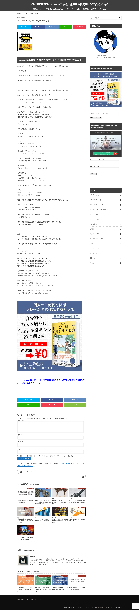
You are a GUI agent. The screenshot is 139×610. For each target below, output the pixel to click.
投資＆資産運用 (94, 234)
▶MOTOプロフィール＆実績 (105, 56)
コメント (20, 420)
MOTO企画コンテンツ (97, 204)
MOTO (32, 556)
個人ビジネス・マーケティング (99, 209)
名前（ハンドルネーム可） (98, 159)
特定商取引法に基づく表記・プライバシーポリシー (32, 599)
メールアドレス (94, 166)
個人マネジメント (95, 214)
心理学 (92, 229)
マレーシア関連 (94, 219)
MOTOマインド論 (95, 200)
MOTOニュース (95, 195)
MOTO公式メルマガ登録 (73, 9)
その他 (92, 263)
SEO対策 (92, 258)
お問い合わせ (102, 9)
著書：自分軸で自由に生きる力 (55, 9)
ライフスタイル (94, 248)
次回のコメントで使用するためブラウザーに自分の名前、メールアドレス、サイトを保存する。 (47, 456)
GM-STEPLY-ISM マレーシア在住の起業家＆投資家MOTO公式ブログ (69, 4)
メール (20, 442)
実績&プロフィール (38, 9)
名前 (19, 435)
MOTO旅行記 (94, 224)
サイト (19, 449)
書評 (91, 243)
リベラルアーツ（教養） (97, 238)
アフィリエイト (94, 253)
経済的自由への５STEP (89, 9)
